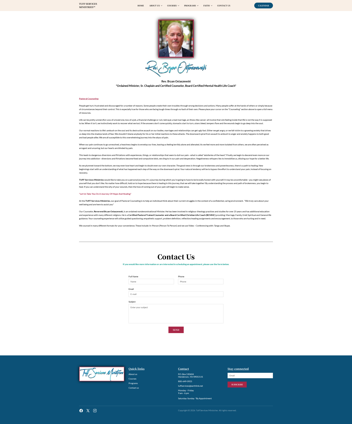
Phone (181, 276)
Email (131, 289)
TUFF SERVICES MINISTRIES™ (88, 5)
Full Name (133, 276)
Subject (132, 301)
